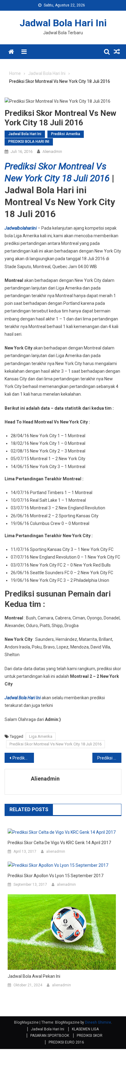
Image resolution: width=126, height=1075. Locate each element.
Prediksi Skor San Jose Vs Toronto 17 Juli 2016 (23, 757)
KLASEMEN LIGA (85, 1029)
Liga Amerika (40, 736)
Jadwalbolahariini (21, 228)
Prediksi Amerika (65, 134)
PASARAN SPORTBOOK (49, 1035)
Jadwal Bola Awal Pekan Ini (34, 976)
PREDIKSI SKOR (89, 1035)
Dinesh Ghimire (98, 1022)
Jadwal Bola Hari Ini (63, 23)
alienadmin (52, 151)
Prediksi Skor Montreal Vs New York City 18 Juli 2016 (55, 744)
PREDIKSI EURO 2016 (66, 1042)
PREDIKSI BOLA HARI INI (28, 141)
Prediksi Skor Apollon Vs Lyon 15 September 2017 (55, 875)
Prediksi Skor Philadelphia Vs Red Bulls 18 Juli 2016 (109, 757)
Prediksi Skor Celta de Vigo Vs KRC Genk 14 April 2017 (59, 842)
